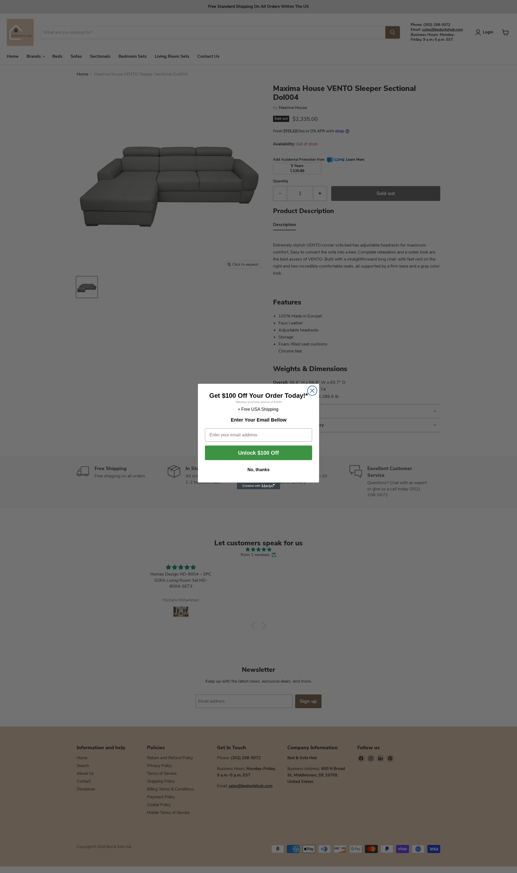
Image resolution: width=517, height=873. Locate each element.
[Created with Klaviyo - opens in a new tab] (258, 486)
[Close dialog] (312, 390)
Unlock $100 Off (258, 453)
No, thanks (258, 470)
